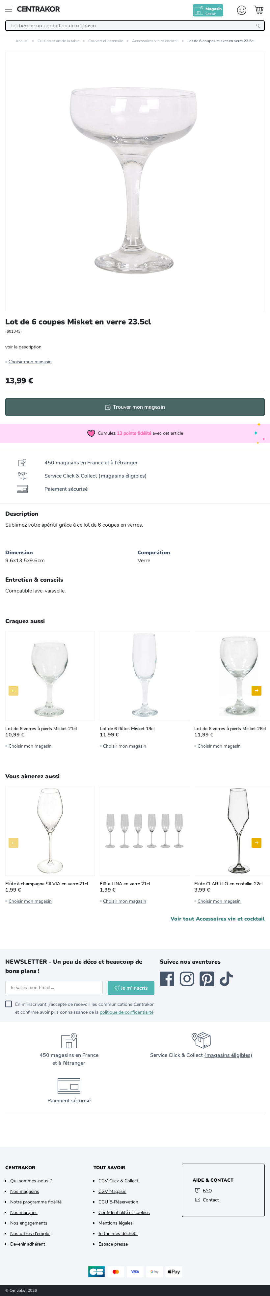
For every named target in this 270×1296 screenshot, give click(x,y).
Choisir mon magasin (30, 362)
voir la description (23, 347)
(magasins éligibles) (228, 1055)
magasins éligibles (123, 476)
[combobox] (135, 25)
